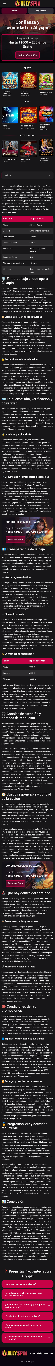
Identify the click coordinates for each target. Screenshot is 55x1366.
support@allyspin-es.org (41, 1353)
